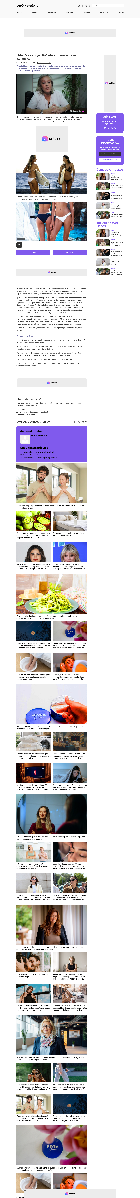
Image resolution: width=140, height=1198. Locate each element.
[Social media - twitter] (79, 6)
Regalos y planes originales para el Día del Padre (39, 452)
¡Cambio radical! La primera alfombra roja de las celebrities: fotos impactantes (49, 455)
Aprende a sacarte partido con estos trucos (34, 412)
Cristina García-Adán (44, 63)
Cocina (34, 12)
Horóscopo (104, 12)
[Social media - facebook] (83, 6)
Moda (22, 51)
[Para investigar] (94, 6)
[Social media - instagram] (89, 6)
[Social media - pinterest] (86, 6)
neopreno (66, 313)
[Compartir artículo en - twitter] (79, 422)
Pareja (121, 12)
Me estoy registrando (108, 159)
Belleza (19, 12)
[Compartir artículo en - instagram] (82, 422)
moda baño (35, 313)
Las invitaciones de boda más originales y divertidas (40, 458)
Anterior (34, 252)
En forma (69, 12)
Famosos (86, 12)
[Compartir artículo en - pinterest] (86, 422)
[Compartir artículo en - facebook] (75, 422)
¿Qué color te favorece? (26, 414)
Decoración (51, 12)
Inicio (18, 51)
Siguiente (69, 252)
